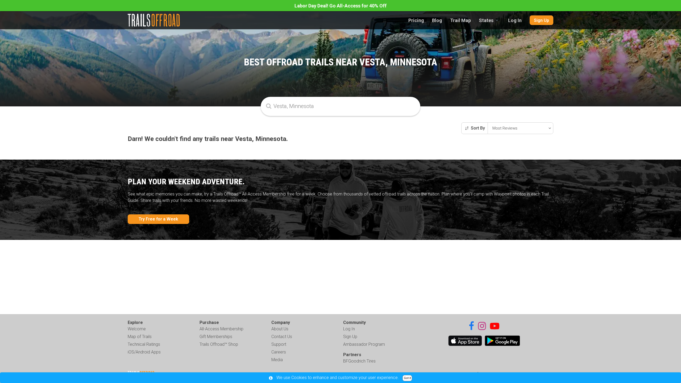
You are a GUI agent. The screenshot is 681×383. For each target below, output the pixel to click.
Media (277, 359)
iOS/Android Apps (144, 352)
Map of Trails (140, 336)
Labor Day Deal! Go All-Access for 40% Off (340, 6)
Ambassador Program (364, 344)
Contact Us (281, 336)
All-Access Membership (221, 328)
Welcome (137, 328)
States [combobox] (486, 20)
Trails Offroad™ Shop (219, 344)
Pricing (416, 20)
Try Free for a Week (158, 219)
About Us (279, 328)
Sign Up (541, 20)
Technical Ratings (144, 344)
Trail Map (460, 20)
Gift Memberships (216, 336)
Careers (278, 352)
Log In (515, 20)
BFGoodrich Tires (359, 361)
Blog (437, 20)
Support (278, 344)
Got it (407, 378)
